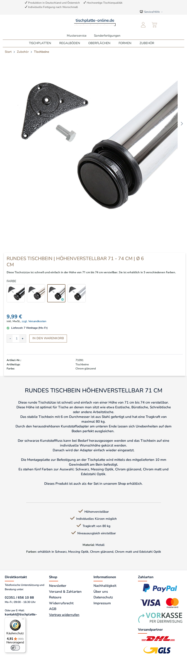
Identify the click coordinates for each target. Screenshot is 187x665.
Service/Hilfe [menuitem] (151, 11)
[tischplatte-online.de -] (94, 22)
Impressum (102, 603)
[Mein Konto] (143, 25)
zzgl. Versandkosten (34, 321)
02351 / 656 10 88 (19, 597)
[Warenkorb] (155, 25)
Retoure (55, 597)
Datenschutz (103, 597)
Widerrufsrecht (61, 603)
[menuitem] (143, 25)
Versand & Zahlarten (65, 591)
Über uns (101, 591)
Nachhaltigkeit (105, 585)
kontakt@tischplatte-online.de (21, 616)
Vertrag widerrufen (64, 614)
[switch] (15, 647)
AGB (52, 609)
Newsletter (57, 585)
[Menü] (23, 620)
